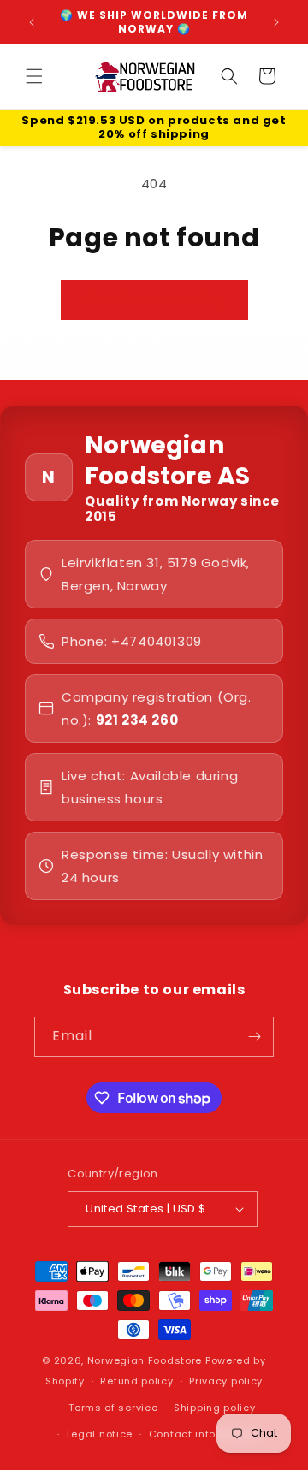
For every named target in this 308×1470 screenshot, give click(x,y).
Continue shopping (154, 299)
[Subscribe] (254, 1037)
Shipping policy (215, 1407)
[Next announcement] (276, 22)
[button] (34, 76)
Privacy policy (226, 1381)
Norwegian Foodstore (144, 1360)
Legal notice (100, 1434)
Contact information (203, 1434)
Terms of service (112, 1407)
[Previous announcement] (31, 22)
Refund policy (136, 1381)
